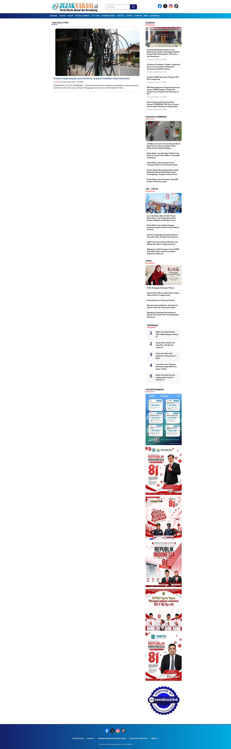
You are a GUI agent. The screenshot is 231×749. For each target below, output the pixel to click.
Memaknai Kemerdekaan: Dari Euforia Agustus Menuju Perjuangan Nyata (162, 306)
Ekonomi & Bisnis (108, 16)
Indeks (154, 738)
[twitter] (165, 8)
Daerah (62, 16)
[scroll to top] (222, 745)
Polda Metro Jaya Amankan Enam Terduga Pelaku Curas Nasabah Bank (162, 164)
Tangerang (57, 82)
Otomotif (138, 16)
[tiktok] (176, 8)
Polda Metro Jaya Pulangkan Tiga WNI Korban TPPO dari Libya (162, 180)
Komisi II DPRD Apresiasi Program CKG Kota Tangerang (163, 78)
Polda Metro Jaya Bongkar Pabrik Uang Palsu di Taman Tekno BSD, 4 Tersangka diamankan (163, 155)
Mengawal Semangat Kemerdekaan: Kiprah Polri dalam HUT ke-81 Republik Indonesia (163, 315)
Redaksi (90, 738)
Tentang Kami (77, 738)
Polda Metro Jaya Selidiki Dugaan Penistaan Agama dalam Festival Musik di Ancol (163, 227)
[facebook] (160, 8)
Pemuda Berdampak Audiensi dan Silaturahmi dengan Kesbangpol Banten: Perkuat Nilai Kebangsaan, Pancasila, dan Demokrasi (163, 53)
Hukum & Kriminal (82, 16)
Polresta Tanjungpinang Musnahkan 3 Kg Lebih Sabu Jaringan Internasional (162, 236)
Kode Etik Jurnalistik (139, 738)
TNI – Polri (96, 16)
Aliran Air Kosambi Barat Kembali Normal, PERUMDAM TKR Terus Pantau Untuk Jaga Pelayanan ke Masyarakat (163, 104)
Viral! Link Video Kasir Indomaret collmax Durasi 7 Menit (166, 356)
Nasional (54, 16)
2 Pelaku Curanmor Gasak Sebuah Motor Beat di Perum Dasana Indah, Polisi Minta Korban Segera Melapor (163, 146)
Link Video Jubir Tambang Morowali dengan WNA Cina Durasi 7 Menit (166, 366)
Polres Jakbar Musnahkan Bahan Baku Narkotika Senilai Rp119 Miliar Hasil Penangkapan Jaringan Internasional (163, 172)
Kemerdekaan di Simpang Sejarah (160, 300)
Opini (146, 16)
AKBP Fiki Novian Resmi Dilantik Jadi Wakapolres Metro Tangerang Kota (162, 243)
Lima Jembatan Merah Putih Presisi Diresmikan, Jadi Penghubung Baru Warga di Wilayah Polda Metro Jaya (161, 218)
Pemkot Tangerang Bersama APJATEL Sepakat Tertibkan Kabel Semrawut (91, 78)
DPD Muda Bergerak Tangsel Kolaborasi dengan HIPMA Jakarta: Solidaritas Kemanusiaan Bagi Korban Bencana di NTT (163, 90)
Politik (70, 16)
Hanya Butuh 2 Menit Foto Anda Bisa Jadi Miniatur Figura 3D (165, 345)
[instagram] (171, 8)
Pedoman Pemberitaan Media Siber (112, 738)
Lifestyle (121, 16)
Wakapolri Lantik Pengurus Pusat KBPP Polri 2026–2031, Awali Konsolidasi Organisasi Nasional (163, 251)
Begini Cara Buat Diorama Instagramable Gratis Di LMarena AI (165, 377)
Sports (129, 16)
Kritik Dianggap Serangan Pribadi (160, 288)
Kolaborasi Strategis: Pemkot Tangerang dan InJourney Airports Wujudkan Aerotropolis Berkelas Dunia (163, 66)
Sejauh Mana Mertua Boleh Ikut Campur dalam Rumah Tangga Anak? (163, 294)
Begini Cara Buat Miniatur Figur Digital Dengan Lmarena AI (167, 334)
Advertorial (154, 16)
